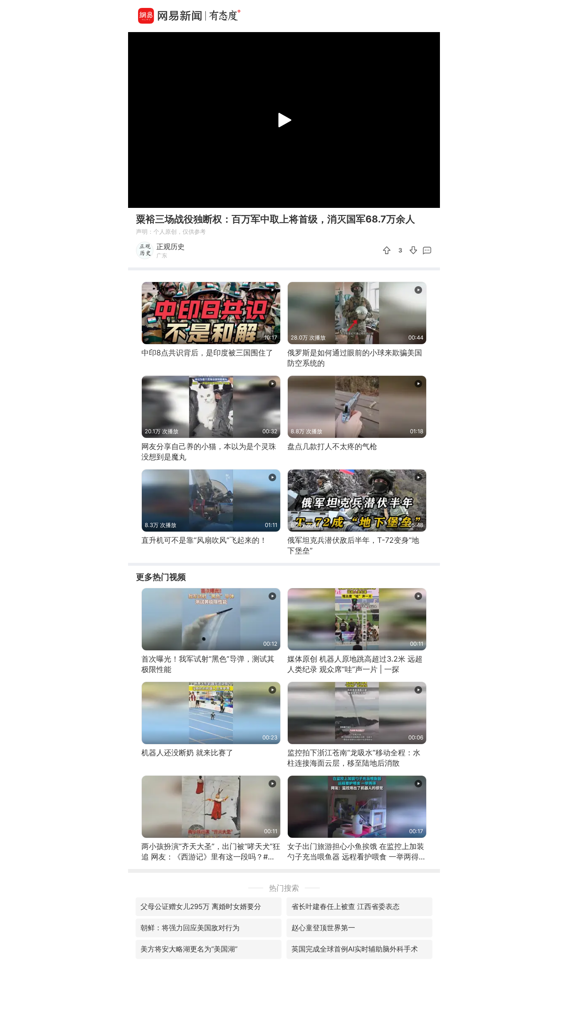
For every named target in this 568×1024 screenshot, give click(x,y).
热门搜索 (284, 888)
